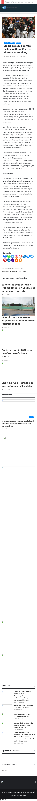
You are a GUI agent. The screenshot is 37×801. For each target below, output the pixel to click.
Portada (18, 42)
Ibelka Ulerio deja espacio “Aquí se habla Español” (23, 706)
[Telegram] (5, 800)
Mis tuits (4, 770)
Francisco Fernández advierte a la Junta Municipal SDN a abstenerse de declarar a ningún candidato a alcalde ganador (24, 737)
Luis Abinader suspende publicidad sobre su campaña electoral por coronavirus (18, 423)
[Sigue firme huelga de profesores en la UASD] (7, 717)
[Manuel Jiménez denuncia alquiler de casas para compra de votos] (7, 726)
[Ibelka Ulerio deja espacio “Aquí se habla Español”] (7, 708)
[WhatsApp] (4, 800)
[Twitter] (2, 800)
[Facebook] (1, 800)
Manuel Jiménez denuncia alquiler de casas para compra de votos (23, 725)
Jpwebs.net (22, 795)
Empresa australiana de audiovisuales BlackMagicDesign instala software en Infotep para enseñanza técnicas (23, 696)
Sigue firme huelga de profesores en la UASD (22, 715)
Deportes (12, 42)
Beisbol (6, 42)
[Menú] (35, 8)
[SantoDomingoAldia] (9, 8)
